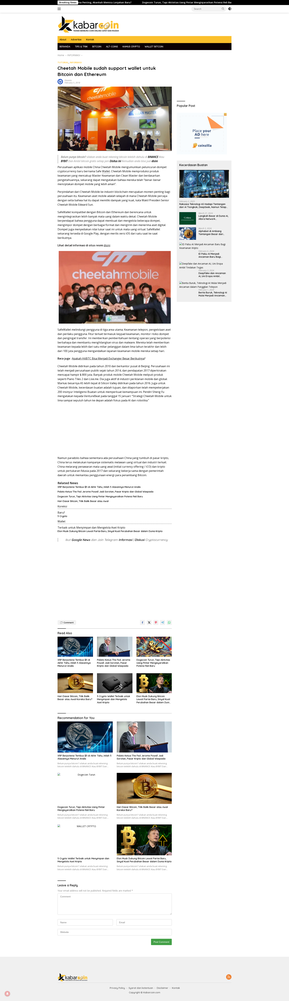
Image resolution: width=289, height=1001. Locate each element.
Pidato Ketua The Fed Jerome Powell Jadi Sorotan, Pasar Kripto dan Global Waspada (105, 491)
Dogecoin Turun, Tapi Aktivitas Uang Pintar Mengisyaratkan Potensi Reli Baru (146, 2)
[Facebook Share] (142, 622)
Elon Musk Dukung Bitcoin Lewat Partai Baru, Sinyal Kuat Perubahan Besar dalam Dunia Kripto (110, 531)
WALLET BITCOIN (154, 46)
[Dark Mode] (229, 9)
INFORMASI (76, 62)
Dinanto (68, 80)
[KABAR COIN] (88, 24)
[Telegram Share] (162, 622)
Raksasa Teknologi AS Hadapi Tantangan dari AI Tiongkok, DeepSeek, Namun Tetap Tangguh (202, 206)
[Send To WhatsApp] (169, 622)
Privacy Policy (117, 987)
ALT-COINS (112, 46)
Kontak (90, 39)
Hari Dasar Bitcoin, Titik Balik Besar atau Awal (83, 501)
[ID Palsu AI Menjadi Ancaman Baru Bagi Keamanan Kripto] (204, 246)
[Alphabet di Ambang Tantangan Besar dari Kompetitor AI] (187, 233)
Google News (81, 540)
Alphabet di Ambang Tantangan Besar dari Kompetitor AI (211, 233)
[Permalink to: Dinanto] (60, 81)
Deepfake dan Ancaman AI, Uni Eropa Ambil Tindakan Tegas (212, 275)
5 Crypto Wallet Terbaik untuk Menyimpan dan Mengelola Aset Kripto (113, 699)
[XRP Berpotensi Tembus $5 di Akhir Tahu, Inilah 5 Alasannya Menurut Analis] (75, 647)
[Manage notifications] (7, 993)
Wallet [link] (106, 171)
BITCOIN (96, 46)
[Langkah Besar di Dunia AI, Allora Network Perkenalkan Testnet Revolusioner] (187, 218)
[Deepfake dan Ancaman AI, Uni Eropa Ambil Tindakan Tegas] (204, 265)
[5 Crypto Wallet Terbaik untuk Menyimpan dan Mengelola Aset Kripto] (114, 683)
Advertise (76, 39)
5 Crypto (62, 516)
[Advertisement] (115, 429)
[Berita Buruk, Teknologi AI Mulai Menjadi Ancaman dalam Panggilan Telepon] (204, 285)
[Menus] (60, 9)
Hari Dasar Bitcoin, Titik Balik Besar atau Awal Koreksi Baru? (75, 698)
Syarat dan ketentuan (141, 987)
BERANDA (65, 46)
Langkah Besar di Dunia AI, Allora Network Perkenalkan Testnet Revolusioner (213, 217)
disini (107, 245)
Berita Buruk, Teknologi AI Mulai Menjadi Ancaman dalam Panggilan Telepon (213, 294)
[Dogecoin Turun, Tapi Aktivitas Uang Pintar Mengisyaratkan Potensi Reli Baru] (154, 647)
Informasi (125, 540)
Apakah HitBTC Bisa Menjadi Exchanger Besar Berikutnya (108, 358)
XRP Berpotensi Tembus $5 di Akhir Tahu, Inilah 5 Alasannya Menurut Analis (99, 486)
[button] (223, 8)
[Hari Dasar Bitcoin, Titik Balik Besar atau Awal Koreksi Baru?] (75, 683)
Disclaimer (162, 987)
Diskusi (139, 540)
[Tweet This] (149, 622)
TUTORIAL (63, 62)
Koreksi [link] (62, 506)
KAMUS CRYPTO (131, 46)
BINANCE (153, 157)
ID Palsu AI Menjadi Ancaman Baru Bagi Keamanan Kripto (210, 255)
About (63, 39)
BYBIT (64, 161)
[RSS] (228, 977)
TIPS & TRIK (81, 46)
